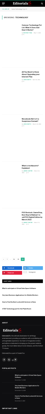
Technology (18, 9)
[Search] (42, 3)
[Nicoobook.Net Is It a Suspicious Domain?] (11, 138)
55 (18, 259)
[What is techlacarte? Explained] (11, 185)
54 (14, 259)
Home (13, 9)
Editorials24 (6, 336)
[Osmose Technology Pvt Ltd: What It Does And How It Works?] (11, 44)
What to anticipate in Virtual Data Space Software (19, 288)
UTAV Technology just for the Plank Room (16, 309)
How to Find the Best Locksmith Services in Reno (19, 302)
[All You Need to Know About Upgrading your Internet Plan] (11, 91)
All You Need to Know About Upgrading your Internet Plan (31, 74)
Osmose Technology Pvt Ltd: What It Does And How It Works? (32, 27)
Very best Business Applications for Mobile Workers (20, 295)
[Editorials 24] (22, 3)
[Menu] (3, 3)
